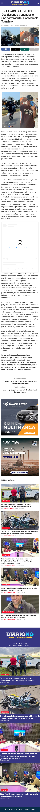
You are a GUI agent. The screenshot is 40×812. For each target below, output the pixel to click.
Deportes (6, 555)
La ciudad (6, 584)
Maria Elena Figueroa (9, 565)
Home (2, 8)
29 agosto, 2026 (20, 508)
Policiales (6, 500)
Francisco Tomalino (9, 508)
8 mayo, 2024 (5, 25)
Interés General (8, 611)
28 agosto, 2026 (20, 592)
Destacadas (9, 8)
